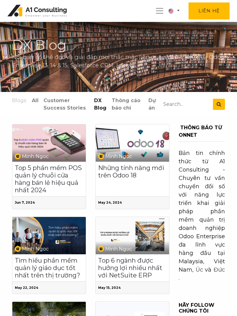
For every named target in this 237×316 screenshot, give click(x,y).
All (35, 100)
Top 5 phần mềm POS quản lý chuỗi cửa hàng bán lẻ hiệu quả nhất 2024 (48, 179)
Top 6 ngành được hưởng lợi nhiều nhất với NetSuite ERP (130, 268)
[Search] (219, 104)
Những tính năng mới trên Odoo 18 (131, 171)
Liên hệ (209, 11)
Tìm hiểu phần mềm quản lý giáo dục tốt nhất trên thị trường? (47, 268)
